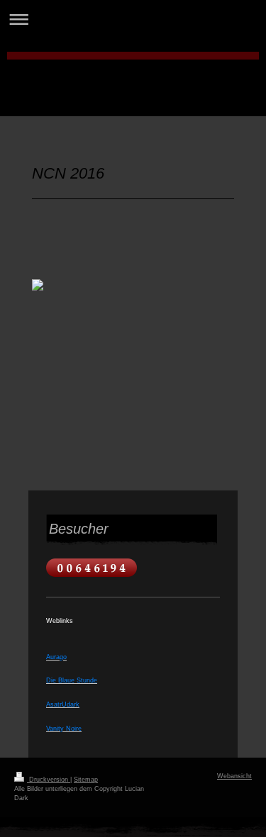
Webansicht (234, 776)
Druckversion (48, 779)
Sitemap (86, 779)
